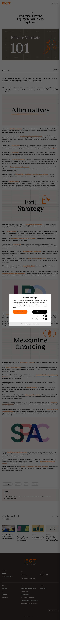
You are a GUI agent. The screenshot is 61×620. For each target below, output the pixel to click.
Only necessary (40, 312)
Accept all (20, 312)
